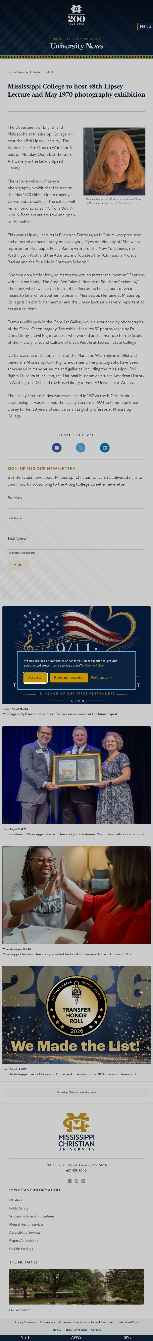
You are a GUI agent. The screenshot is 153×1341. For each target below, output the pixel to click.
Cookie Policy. (94, 665)
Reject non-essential (68, 677)
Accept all (35, 677)
